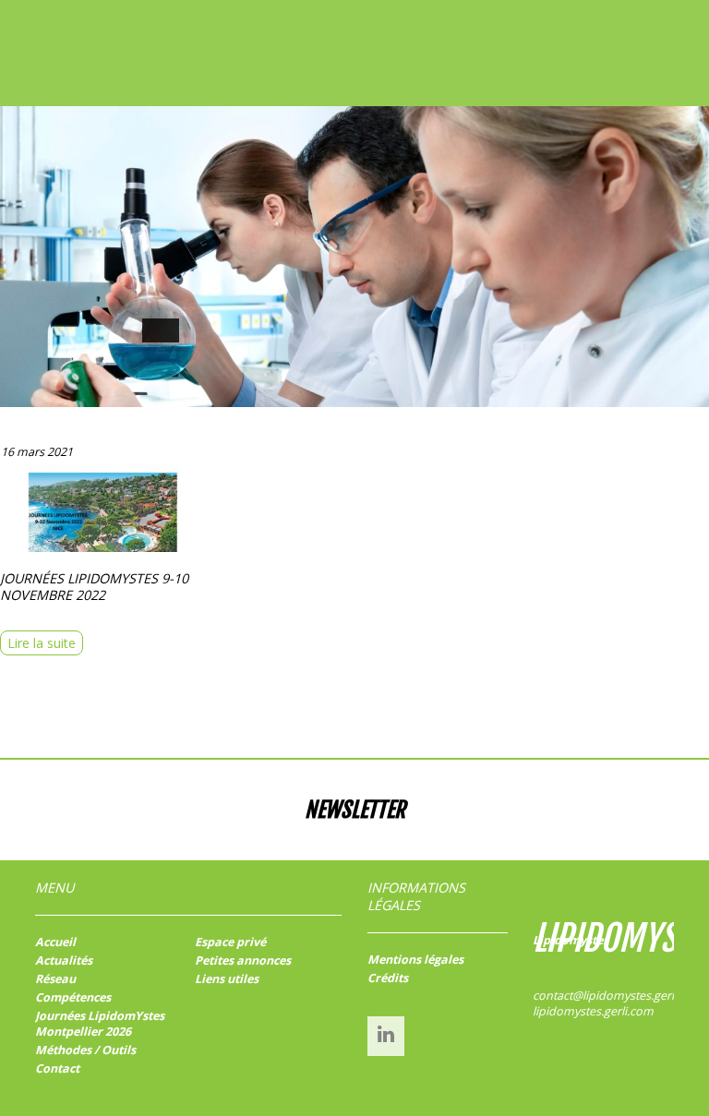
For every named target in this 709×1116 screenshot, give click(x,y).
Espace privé (230, 942)
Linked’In (385, 1034)
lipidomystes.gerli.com (593, 1011)
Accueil (55, 942)
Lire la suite (41, 643)
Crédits (387, 978)
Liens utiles (226, 979)
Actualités (63, 960)
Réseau (55, 979)
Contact (57, 1068)
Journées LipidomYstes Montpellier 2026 (99, 1023)
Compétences (73, 997)
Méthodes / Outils (85, 1050)
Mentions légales (415, 959)
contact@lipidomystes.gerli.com (618, 995)
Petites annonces (243, 960)
